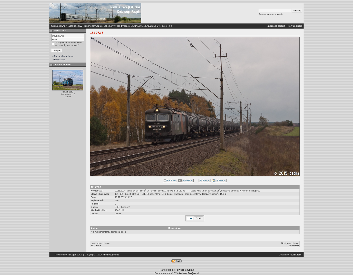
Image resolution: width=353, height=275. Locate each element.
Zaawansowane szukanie (271, 14)
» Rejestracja (58, 59)
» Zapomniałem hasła (62, 56)
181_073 (124, 194)
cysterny (196, 194)
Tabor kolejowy (74, 26)
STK (164, 194)
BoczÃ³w (206, 194)
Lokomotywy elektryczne (116, 26)
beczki (188, 194)
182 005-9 (96, 245)
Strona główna (58, 26)
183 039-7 (294, 245)
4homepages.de (111, 254)
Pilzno (157, 194)
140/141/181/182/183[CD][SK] (145, 26)
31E (144, 194)
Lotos (170, 194)
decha (118, 213)
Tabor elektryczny (93, 26)
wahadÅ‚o (178, 194)
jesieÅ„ (215, 194)
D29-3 (223, 194)
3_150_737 (135, 194)
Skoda (150, 194)
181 (116, 194)
